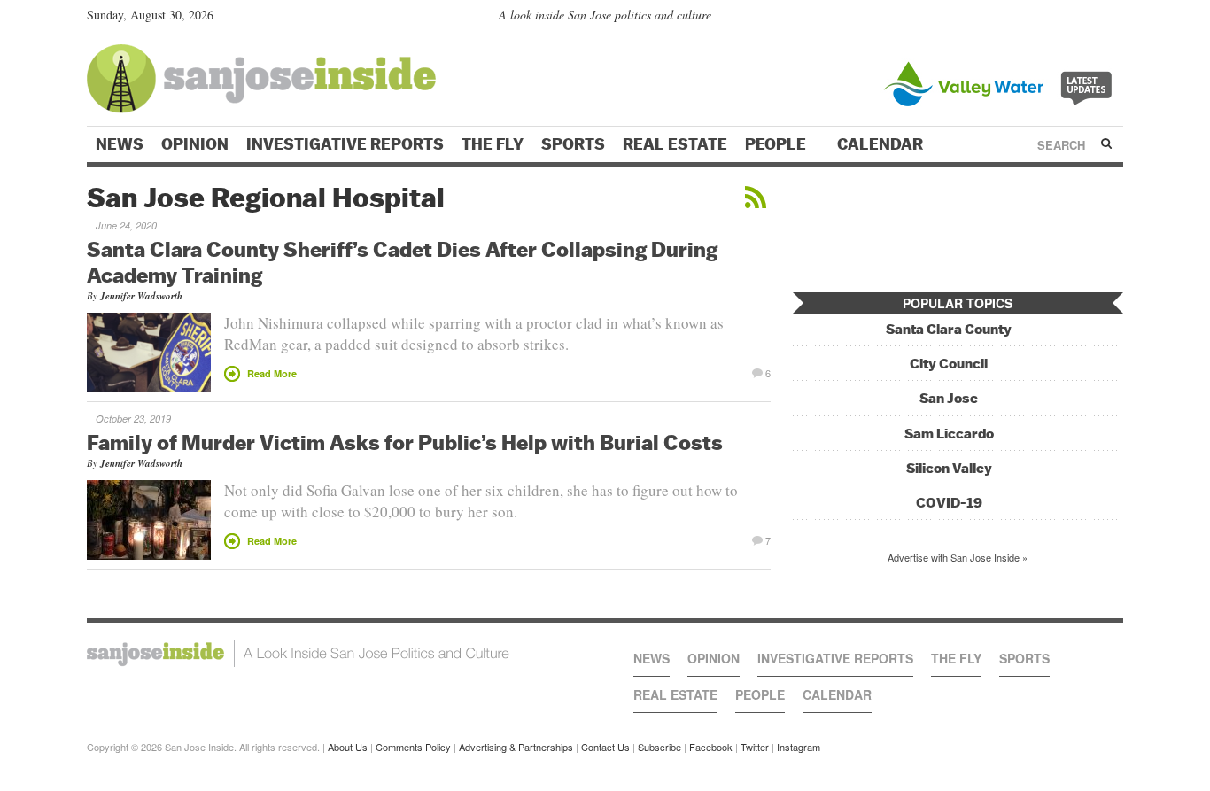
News (119, 144)
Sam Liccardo (949, 433)
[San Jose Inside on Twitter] (1063, 18)
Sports (573, 144)
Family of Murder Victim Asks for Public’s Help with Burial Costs (405, 442)
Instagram (798, 747)
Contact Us (605, 747)
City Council (949, 363)
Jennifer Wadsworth (141, 296)
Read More (272, 373)
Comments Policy (413, 747)
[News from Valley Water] (1001, 82)
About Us (348, 747)
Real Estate (675, 144)
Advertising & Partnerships (516, 747)
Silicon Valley (949, 468)
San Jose (948, 398)
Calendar (882, 144)
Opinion (195, 144)
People (777, 144)
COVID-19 (949, 502)
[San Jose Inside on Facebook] (1088, 18)
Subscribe (659, 747)
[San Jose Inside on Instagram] (1114, 18)
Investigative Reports (345, 144)
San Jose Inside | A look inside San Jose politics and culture (298, 653)
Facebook (711, 747)
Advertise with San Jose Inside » (958, 557)
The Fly (493, 144)
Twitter (755, 747)
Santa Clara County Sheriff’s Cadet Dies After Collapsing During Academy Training (402, 262)
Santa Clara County (949, 329)
